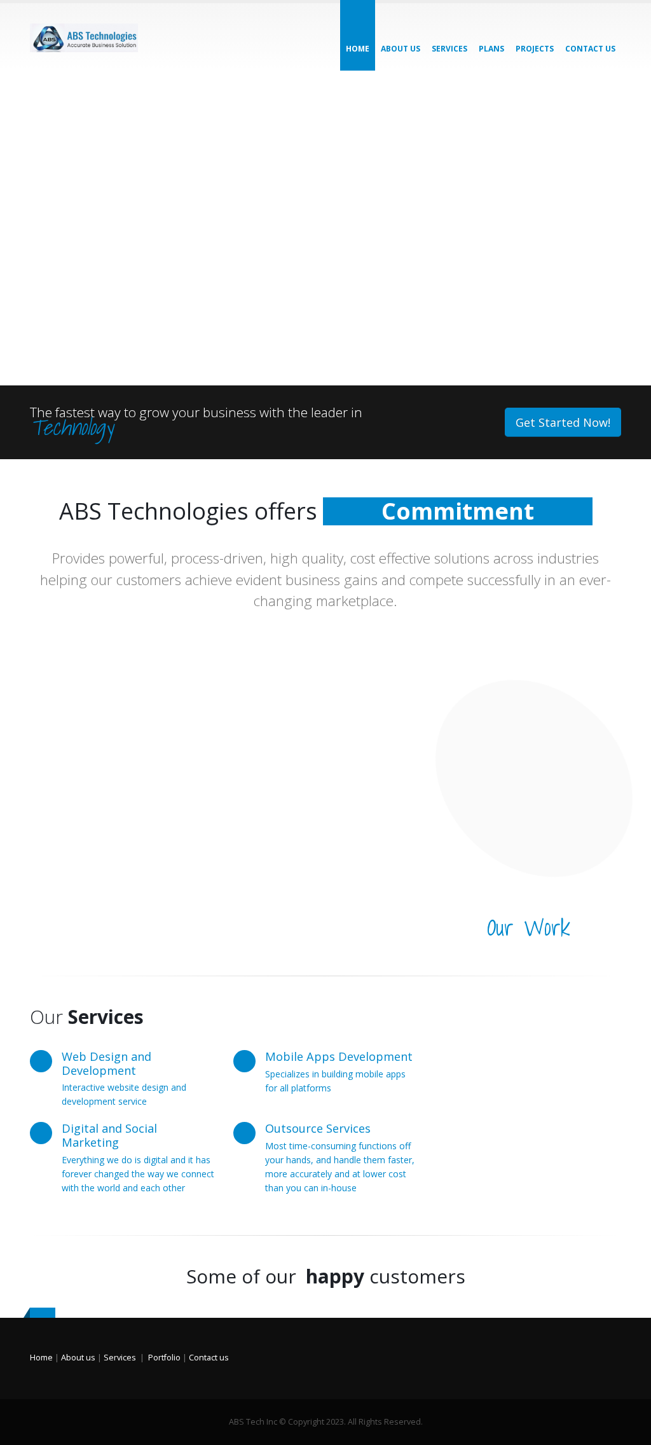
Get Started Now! (563, 422)
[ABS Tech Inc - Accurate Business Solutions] (84, 37)
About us (400, 48)
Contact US (590, 48)
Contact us (209, 1357)
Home (357, 48)
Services (449, 48)
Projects (535, 48)
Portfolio (164, 1357)
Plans (491, 48)
